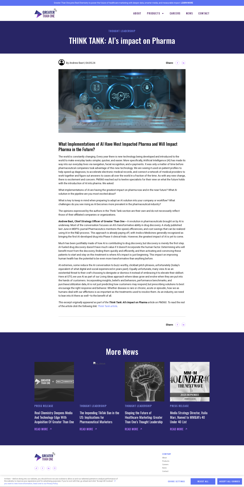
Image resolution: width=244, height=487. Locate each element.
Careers (175, 13)
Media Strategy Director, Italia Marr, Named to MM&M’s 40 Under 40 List (188, 417)
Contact (204, 13)
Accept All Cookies (229, 481)
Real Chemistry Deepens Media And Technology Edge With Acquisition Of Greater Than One (54, 417)
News (189, 13)
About (137, 13)
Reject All (203, 481)
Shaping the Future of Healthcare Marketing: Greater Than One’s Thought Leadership (144, 417)
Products (153, 13)
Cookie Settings (176, 481)
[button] (177, 63)
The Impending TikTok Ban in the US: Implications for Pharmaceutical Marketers (99, 417)
